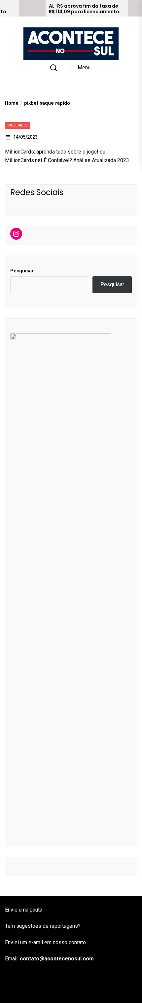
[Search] (53, 67)
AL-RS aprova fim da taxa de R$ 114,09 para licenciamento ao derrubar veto (84, 9)
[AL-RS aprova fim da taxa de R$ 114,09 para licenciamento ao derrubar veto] (32, 8)
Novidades (17, 125)
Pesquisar (22, 271)
